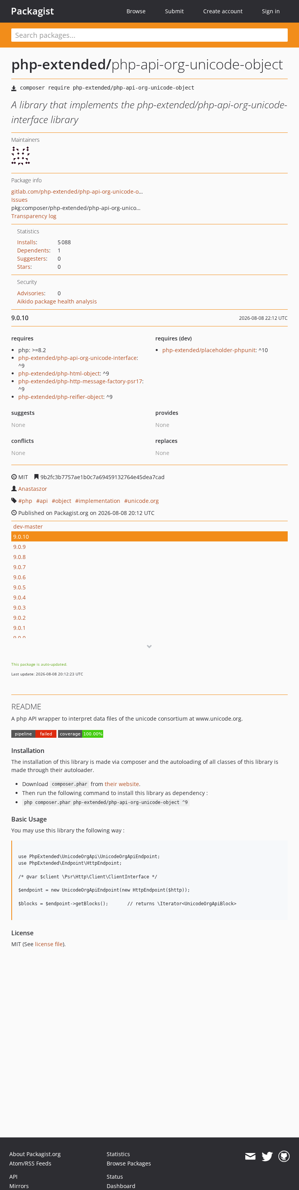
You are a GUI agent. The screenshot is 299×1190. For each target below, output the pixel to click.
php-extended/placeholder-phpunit (208, 350)
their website (122, 784)
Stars (23, 266)
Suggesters (31, 258)
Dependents (33, 250)
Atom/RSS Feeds (30, 1163)
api (44, 500)
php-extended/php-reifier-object (60, 396)
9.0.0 (19, 638)
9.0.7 (19, 567)
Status (115, 1176)
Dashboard (121, 1186)
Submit (174, 11)
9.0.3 (19, 607)
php (27, 500)
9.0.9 (19, 546)
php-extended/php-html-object (59, 373)
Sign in (271, 11)
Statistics (118, 1154)
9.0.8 (19, 557)
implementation (99, 500)
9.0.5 (19, 587)
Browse (136, 11)
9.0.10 (21, 536)
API (13, 1176)
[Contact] (250, 1156)
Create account (223, 11)
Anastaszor (32, 488)
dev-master (28, 526)
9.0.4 (19, 597)
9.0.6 (19, 577)
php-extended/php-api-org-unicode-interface (77, 357)
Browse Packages (129, 1163)
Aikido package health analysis (57, 301)
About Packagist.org (35, 1154)
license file (49, 944)
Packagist (32, 11)
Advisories (30, 293)
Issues (19, 199)
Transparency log (33, 216)
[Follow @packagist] (267, 1156)
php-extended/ (61, 64)
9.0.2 (19, 617)
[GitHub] (284, 1156)
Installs (26, 242)
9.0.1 (19, 627)
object (63, 500)
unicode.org (143, 500)
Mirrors (19, 1186)
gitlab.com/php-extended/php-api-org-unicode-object (81, 191)
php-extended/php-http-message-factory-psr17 (80, 381)
